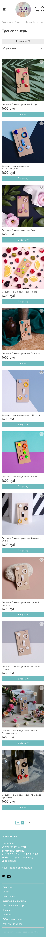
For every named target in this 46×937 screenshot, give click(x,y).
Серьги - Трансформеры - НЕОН (20, 477)
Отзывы (7, 915)
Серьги (18, 22)
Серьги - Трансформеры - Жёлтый (21, 415)
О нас (6, 892)
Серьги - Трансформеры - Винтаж (21, 353)
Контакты (9, 896)
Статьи (7, 910)
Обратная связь (12, 919)
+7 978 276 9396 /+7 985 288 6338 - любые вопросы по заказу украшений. (20, 857)
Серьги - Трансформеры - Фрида (20, 104)
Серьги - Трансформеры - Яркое (19, 292)
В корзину (23, 114)
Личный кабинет (12, 924)
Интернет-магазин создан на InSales (21, 932)
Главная (6, 22)
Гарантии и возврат (15, 905)
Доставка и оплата (14, 901)
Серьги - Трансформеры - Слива (19, 230)
